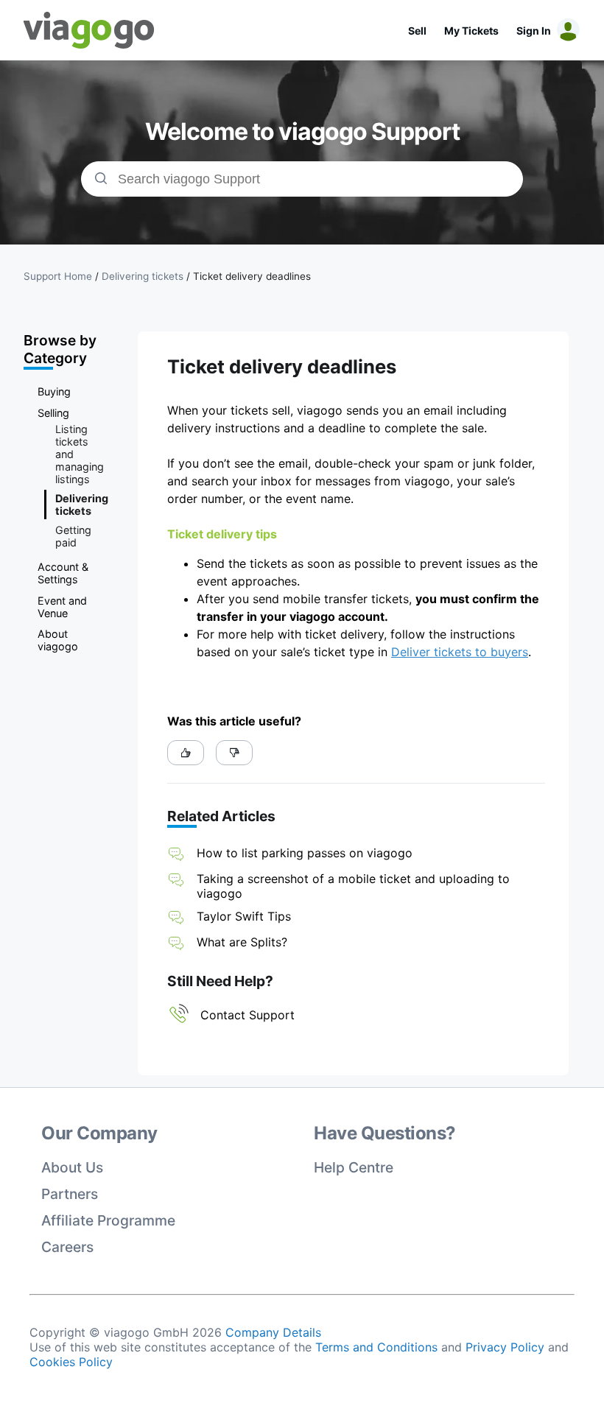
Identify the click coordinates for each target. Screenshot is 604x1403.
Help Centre (353, 1167)
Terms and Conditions (376, 1347)
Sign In (533, 30)
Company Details (273, 1332)
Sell (417, 30)
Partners (69, 1194)
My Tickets (471, 30)
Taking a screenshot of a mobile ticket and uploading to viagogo (353, 886)
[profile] (565, 30)
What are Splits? (242, 942)
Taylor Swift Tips (244, 916)
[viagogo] (89, 30)
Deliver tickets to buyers (459, 651)
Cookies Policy (71, 1361)
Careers (67, 1247)
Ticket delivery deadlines (252, 276)
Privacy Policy (505, 1347)
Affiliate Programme (108, 1220)
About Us (72, 1167)
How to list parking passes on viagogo (304, 852)
